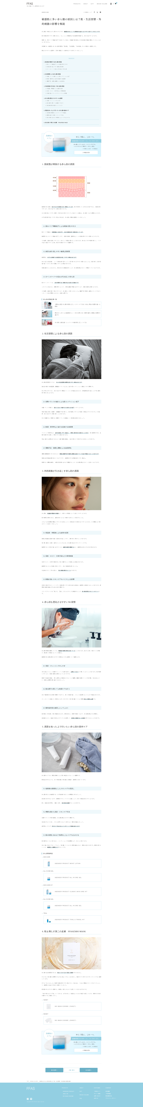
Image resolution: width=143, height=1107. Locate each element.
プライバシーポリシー (111, 1098)
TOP (28, 1081)
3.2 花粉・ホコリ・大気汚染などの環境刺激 (55, 91)
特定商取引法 (109, 1095)
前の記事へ (54, 1070)
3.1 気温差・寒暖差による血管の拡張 (53, 88)
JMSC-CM (65, 1093)
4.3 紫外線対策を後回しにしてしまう (54, 105)
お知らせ (96, 1098)
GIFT (81, 1091)
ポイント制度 (97, 1093)
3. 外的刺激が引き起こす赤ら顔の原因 (54, 86)
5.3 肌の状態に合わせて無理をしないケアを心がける (57, 117)
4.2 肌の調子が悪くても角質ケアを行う (54, 103)
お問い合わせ (97, 1095)
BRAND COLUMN (34, 1081)
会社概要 (108, 1091)
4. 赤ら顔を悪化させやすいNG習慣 (53, 98)
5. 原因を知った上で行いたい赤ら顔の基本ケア (56, 110)
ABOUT (81, 1087)
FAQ (81, 1098)
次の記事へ (89, 1070)
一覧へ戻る (71, 1070)
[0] (115, 3)
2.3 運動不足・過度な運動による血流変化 (55, 81)
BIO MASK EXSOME (68, 1096)
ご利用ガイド (97, 1091)
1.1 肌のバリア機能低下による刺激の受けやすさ (56, 64)
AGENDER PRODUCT (68, 1091)
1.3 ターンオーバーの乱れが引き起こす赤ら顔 (56, 69)
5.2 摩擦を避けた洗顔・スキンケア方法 (54, 115)
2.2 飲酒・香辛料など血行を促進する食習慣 (55, 79)
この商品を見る (86, 1050)
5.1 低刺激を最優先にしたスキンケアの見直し (56, 112)
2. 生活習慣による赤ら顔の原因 (52, 74)
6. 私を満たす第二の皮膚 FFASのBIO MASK (56, 122)
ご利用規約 (108, 1093)
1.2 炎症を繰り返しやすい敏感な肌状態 (54, 66)
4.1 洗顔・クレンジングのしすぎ (52, 100)
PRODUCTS (65, 1087)
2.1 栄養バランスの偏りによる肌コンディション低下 (57, 76)
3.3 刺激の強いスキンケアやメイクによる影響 (56, 93)
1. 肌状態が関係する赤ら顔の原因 (53, 62)
